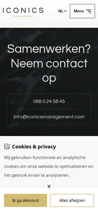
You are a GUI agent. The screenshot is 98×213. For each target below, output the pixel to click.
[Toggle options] (49, 186)
